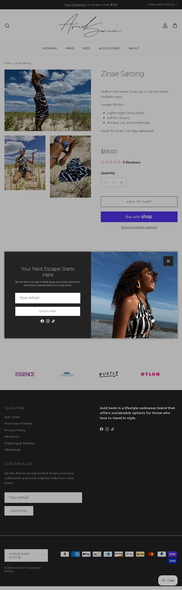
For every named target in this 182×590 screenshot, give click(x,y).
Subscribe (47, 311)
